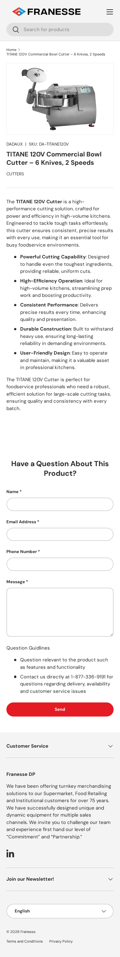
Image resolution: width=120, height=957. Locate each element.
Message (15, 581)
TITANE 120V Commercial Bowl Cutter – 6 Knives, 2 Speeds (55, 54)
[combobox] (60, 29)
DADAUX (14, 144)
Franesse (27, 931)
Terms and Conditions (24, 941)
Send (60, 709)
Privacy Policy (61, 941)
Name (12, 491)
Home (11, 49)
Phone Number (21, 551)
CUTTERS (15, 174)
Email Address (21, 522)
